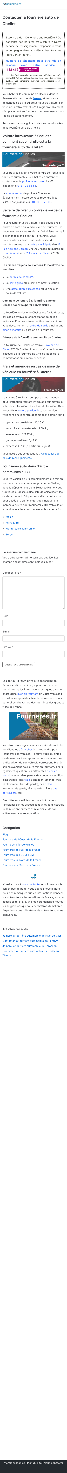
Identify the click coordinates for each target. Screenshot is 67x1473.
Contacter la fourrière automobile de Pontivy (30, 940)
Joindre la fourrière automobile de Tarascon (29, 946)
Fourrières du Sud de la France (21, 865)
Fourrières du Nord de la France (21, 860)
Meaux (37, 98)
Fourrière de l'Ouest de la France (22, 839)
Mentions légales (14, 1462)
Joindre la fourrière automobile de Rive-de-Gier (31, 935)
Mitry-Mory (13, 522)
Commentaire (11, 572)
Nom (5, 616)
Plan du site (34, 1462)
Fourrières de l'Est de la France (21, 849)
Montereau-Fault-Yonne (20, 528)
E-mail (6, 631)
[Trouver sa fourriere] (12, 4)
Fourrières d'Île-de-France (18, 844)
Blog (5, 834)
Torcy (9, 534)
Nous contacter (53, 1462)
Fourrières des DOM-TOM (18, 854)
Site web (7, 647)
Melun (9, 516)
